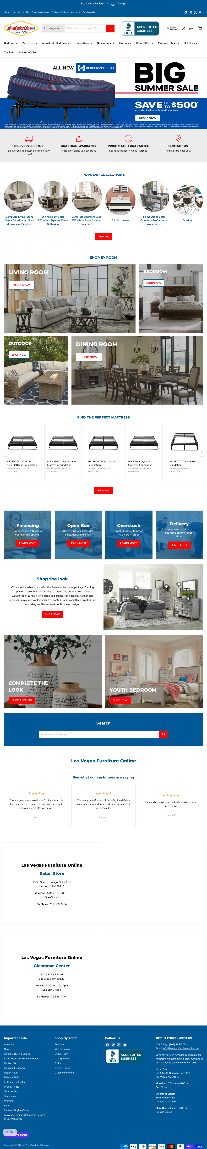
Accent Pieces (62, 1046)
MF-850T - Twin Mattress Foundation (184, 441)
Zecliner (9, 52)
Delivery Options (60, 12)
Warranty (9, 1079)
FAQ (6, 1084)
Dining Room (105, 43)
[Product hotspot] (136, 566)
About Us (75, 12)
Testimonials (89, 12)
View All (103, 215)
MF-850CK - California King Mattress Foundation (22, 441)
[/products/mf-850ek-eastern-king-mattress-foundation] (63, 421)
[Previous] (5, 431)
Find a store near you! (178, 129)
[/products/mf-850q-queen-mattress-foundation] (144, 421)
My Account (9, 12)
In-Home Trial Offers (15, 1060)
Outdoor (124, 43)
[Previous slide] (9, 82)
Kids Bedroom (62, 1027)
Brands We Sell (28, 52)
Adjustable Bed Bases (55, 43)
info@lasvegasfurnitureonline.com (181, 1027)
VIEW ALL (103, 469)
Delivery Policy (12, 1056)
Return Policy (11, 1051)
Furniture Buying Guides (17, 1032)
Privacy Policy (11, 1065)
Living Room (83, 43)
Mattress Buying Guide (16, 1088)
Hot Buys (189, 43)
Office (58, 1041)
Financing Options (40, 12)
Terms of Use (11, 1070)
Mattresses (29, 43)
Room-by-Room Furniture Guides (22, 1037)
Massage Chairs (168, 43)
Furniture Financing (14, 1046)
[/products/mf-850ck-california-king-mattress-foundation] (22, 421)
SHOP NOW (52, 593)
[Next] (202, 431)
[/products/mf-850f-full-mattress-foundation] (103, 421)
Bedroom (10, 43)
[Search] (110, 28)
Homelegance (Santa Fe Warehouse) (18, 449)
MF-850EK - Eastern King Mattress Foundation (62, 441)
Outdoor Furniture (64, 1051)
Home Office (144, 43)
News (7, 1027)
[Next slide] (198, 82)
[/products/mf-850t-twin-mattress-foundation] (184, 421)
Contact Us (23, 12)
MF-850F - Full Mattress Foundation (102, 441)
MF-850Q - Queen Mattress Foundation (140, 441)
